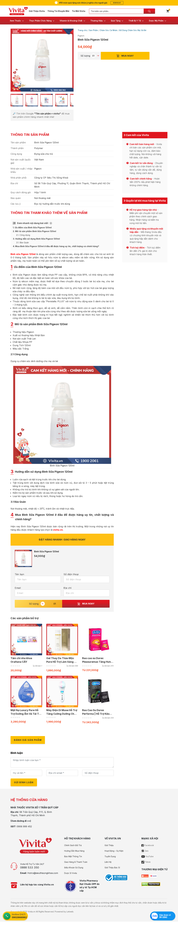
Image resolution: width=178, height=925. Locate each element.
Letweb (70, 911)
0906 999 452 (24, 826)
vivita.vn (57, 529)
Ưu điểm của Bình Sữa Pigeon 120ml (32, 227)
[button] (17, 20)
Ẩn (51, 223)
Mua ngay (127, 55)
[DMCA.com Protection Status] (150, 884)
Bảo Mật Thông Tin (73, 856)
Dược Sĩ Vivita (70, 873)
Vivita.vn (31, 911)
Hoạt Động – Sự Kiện (114, 851)
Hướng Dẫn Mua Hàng (74, 851)
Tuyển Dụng (110, 856)
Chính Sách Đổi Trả (73, 845)
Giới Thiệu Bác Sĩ (112, 867)
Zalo (146, 851)
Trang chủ (82, 30)
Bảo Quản (22, 242)
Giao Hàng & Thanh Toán (75, 862)
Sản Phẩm (93, 30)
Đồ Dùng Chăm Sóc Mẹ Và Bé (132, 30)
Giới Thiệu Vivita (37, 11)
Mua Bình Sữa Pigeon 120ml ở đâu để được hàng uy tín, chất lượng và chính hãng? (56, 246)
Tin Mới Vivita (78, 11)
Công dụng (23, 235)
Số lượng (85, 55)
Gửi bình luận (24, 782)
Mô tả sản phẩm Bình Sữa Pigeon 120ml (34, 231)
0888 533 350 (29, 867)
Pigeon (81, 35)
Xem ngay (117, 3)
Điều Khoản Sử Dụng (73, 867)
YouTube (149, 856)
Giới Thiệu (109, 845)
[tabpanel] (42, 60)
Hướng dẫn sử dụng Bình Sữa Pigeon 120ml (36, 238)
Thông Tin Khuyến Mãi (58, 11)
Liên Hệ (108, 862)
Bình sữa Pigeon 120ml (23, 254)
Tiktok (147, 862)
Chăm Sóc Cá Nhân (108, 30)
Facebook (149, 845)
